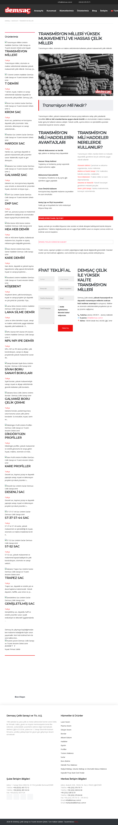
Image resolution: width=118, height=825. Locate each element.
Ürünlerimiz (83, 11)
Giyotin (63, 745)
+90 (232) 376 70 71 (74, 787)
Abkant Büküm (66, 737)
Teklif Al (65, 328)
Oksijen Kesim (66, 730)
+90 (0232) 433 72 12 (21, 787)
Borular (63, 734)
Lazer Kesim (65, 722)
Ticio (76, 822)
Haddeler (64, 741)
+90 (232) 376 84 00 (74, 795)
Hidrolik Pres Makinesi (69, 765)
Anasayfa (38, 11)
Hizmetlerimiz (67, 11)
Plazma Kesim (66, 726)
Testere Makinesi (67, 753)
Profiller (63, 749)
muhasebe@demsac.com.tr (76, 803)
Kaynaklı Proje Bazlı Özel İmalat (72, 773)
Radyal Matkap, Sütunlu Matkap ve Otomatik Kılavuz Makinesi (84, 769)
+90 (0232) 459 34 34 (21, 790)
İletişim (104, 11)
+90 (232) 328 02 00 (74, 790)
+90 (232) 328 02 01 (68, 792)
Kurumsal (51, 11)
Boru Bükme (65, 761)
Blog (94, 11)
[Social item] (9, 797)
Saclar (63, 757)
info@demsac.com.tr (73, 800)
